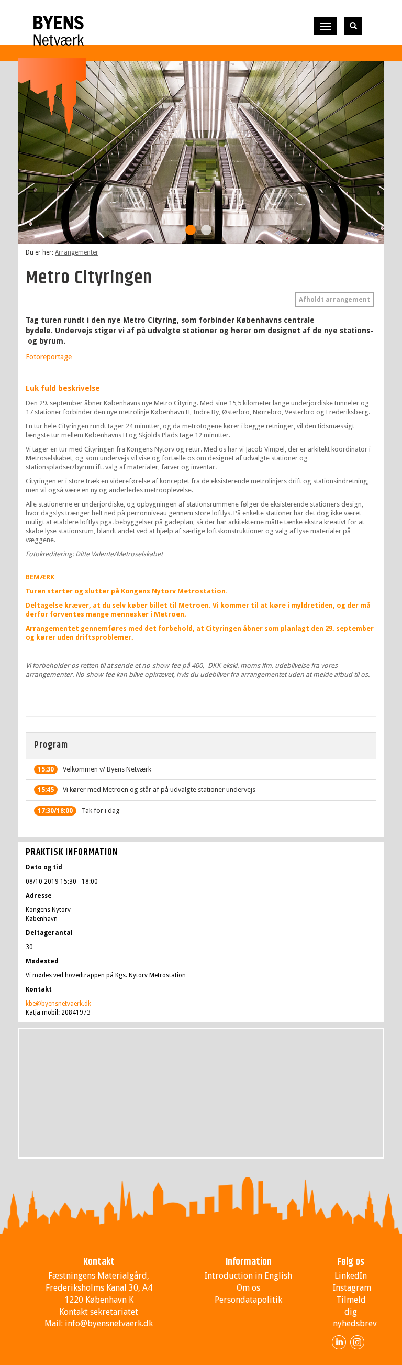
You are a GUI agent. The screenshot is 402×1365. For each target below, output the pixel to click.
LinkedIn (350, 1276)
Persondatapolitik (248, 1300)
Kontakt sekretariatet (98, 1312)
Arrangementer (76, 252)
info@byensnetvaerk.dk (109, 1323)
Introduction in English (248, 1276)
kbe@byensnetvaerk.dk (58, 1003)
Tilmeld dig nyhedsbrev (355, 1312)
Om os (248, 1288)
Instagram (352, 1288)
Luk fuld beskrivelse (63, 388)
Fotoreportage (49, 357)
